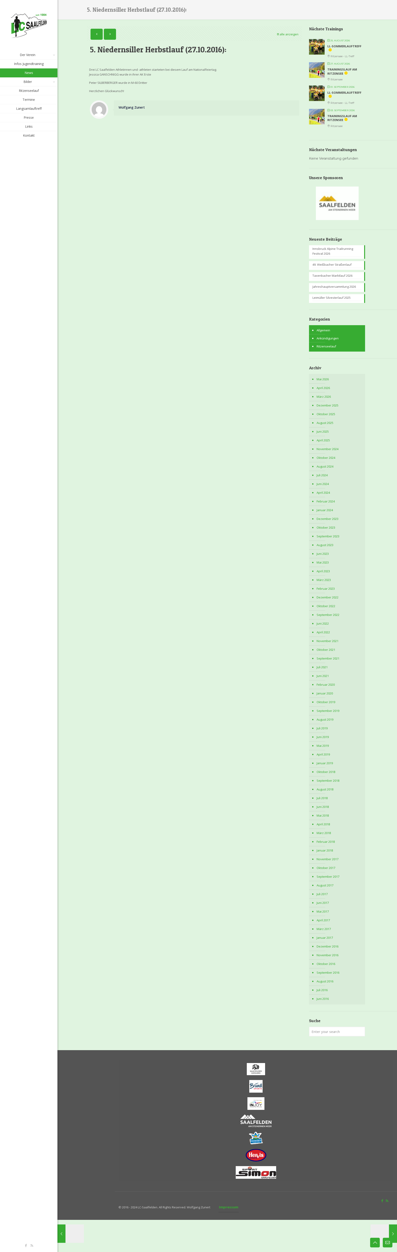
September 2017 (328, 876)
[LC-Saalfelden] (28, 25)
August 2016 (325, 981)
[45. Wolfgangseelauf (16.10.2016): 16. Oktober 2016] (70, 1233)
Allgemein (323, 330)
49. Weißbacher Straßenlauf (332, 264)
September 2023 (328, 536)
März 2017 (324, 929)
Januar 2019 (325, 763)
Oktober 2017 (326, 868)
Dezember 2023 (327, 519)
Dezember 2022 (327, 597)
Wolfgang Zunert (132, 107)
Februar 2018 (326, 842)
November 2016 (327, 955)
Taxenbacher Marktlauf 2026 (332, 276)
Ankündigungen (328, 338)
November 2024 (327, 449)
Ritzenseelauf (326, 346)
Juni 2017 (323, 903)
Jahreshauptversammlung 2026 (334, 287)
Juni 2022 (323, 623)
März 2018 (324, 833)
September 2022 (328, 615)
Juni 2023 (323, 554)
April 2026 (323, 388)
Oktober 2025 (326, 414)
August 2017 (325, 885)
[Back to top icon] (375, 1242)
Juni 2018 (323, 807)
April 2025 (323, 440)
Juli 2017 (322, 894)
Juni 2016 (323, 999)
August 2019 (325, 719)
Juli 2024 (322, 475)
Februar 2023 (326, 589)
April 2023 (323, 571)
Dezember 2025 (327, 405)
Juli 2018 (322, 798)
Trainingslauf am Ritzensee (342, 71)
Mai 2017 (323, 911)
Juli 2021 (322, 667)
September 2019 (328, 711)
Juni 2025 (323, 431)
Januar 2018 (325, 850)
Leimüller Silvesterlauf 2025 (331, 298)
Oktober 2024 (326, 458)
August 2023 (325, 545)
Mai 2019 (323, 746)
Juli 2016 (322, 990)
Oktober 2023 (326, 527)
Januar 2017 (325, 938)
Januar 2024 (325, 510)
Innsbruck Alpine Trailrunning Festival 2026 (332, 251)
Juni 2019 (323, 737)
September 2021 (328, 658)
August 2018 (325, 789)
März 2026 (324, 397)
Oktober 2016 (326, 964)
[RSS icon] (32, 1245)
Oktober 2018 (326, 772)
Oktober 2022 (326, 606)
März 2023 (324, 580)
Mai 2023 (323, 562)
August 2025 (325, 423)
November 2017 (327, 859)
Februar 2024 (326, 501)
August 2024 (325, 466)
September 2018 (328, 780)
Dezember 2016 (327, 946)
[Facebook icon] (26, 1245)
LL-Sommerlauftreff (344, 46)
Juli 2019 (322, 728)
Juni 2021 (323, 676)
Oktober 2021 (326, 650)
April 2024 (323, 493)
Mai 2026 (323, 379)
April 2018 (323, 824)
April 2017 (323, 920)
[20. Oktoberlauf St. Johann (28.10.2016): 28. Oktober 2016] (384, 1233)
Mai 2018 (323, 815)
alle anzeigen (289, 34)
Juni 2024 (323, 484)
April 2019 (323, 754)
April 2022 (323, 632)
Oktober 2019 (326, 702)
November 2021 (327, 641)
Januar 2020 (325, 693)
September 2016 (328, 972)
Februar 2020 (326, 684)
